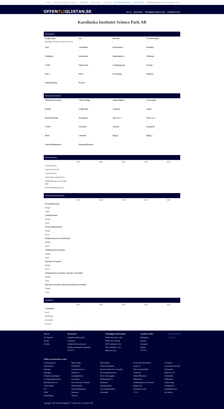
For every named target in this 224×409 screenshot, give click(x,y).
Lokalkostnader (51, 215)
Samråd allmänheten (53, 144)
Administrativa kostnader (55, 250)
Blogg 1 (116, 136)
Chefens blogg (84, 100)
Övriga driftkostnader (53, 227)
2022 (146, 162)
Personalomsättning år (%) (54, 188)
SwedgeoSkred (169, 386)
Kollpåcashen (168, 379)
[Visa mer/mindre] (71, 350)
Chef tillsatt (83, 47)
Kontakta (150, 47)
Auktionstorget (169, 382)
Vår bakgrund (48, 337)
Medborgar (49, 316)
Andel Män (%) (50, 173)
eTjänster (116, 109)
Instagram (150, 127)
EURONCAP (75, 366)
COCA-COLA (89, 2)
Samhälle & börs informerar (76, 344)
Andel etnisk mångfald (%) (55, 177)
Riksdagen (47, 369)
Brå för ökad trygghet (107, 376)
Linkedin (82, 136)
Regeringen (47, 373)
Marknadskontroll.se (50, 382)
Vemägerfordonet (105, 386)
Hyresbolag (117, 74)
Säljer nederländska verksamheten (167, 2)
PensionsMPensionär (140, 376)
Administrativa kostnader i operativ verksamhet (64, 273)
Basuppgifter (49, 34)
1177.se (135, 392)
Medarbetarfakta (51, 157)
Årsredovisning (152, 38)
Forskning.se (75, 379)
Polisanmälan (168, 369)
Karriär (48, 109)
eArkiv (47, 65)
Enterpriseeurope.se (77, 369)
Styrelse (149, 65)
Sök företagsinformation (108, 373)
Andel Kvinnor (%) (52, 169)
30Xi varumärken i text (113, 347)
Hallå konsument (76, 386)
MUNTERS (78, 2)
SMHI (46, 392)
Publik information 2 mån (113, 337)
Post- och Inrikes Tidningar (80, 382)
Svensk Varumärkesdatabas (142, 363)
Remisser (150, 74)
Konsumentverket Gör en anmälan (111, 369)
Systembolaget (48, 395)
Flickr (47, 136)
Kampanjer (83, 118)
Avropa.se (74, 395)
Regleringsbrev (119, 56)
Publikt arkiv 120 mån (112, 341)
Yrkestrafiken (168, 376)
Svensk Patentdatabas (107, 366)
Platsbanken (104, 382)
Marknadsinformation (53, 96)
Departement (118, 47)
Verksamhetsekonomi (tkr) (54, 195)
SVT (45, 389)
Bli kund (46, 344)
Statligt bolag (50, 38)
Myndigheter (144, 337)
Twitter (48, 127)
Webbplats (49, 56)
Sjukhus (143, 347)
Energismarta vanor (139, 389)
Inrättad (116, 38)
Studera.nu (136, 366)
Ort (80, 38)
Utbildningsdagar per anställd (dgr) (55, 182)
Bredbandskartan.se (106, 379)
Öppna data (83, 65)
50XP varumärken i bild (113, 344)
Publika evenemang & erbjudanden (79, 347)
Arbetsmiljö (104, 392)
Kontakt (46, 341)
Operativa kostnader (53, 261)
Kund (47, 312)
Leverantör (49, 320)
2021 (169, 162)
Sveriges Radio (49, 386)
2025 (78, 162)
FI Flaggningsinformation (52, 379)
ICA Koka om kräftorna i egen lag (59, 2)
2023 (123, 162)
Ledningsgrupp (119, 65)
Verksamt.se (75, 373)
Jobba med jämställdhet (141, 369)
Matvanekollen (105, 363)
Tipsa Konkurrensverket (172, 366)
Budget (47, 208)
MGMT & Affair (110, 351)
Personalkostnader (52, 204)
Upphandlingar (119, 100)
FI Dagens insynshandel (51, 376)
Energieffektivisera (170, 389)
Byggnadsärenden (86, 144)
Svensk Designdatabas (78, 389)
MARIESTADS (133, 2)
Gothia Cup (101, 2)
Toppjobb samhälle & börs (76, 337)
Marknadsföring (51, 118)
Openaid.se (75, 392)
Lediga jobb (83, 109)
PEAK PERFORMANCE (116, 2)
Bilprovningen (76, 363)
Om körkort (168, 363)
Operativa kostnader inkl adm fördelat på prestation (65, 285)
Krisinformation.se (50, 363)
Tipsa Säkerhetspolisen (107, 389)
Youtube (116, 127)
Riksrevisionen (48, 366)
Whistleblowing (51, 83)
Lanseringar (151, 100)
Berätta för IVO (169, 373)
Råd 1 (47, 74)
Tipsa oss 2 (150, 118)
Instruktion (83, 56)
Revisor (82, 83)
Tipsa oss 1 (117, 118)
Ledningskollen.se (77, 376)
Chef (47, 47)
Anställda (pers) (51, 166)
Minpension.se (138, 379)
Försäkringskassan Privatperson (143, 382)
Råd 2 (81, 74)
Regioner (143, 341)
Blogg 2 (149, 136)
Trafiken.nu (137, 373)
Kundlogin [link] (177, 7)
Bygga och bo (137, 386)
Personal (48, 324)
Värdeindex (49, 300)
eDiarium (150, 56)
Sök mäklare (168, 392)
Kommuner (144, 344)
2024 (101, 162)
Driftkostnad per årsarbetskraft (57, 238)
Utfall (47, 212)
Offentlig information (53, 100)
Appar (149, 109)
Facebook (82, 127)
